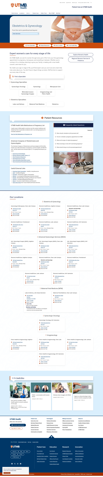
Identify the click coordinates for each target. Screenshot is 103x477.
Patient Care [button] (36, 13)
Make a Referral (62, 2)
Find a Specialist (31, 45)
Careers (14, 454)
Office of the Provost (54, 458)
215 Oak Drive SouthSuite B (73, 343)
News (27, 451)
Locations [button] (21, 13)
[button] (91, 2)
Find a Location (58, 45)
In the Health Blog (72, 45)
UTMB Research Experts (67, 453)
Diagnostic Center (79, 458)
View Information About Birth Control (21, 160)
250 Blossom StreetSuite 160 (17, 209)
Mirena (14, 176)
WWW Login (83, 474)
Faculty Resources (53, 461)
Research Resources (66, 451)
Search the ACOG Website (19, 153)
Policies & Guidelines (66, 461)
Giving (21, 454)
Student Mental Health (54, 464)
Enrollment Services (54, 453)
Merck (14, 181)
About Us (14, 451)
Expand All (90, 130)
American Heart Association (19, 171)
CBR (14, 173)
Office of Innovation (79, 451)
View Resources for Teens (19, 158)
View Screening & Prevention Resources (22, 161)
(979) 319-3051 (72, 347)
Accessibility (77, 474)
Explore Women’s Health (80, 54)
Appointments (68, 2)
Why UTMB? (52, 13)
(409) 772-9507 (72, 229)
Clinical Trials (65, 456)
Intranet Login (89, 474)
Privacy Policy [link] (13, 470)
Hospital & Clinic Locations (42, 456)
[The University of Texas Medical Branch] (20, 6)
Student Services (53, 456)
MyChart (58, 13)
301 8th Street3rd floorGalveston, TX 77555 (31, 297)
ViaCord (15, 179)
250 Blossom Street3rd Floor (73, 211)
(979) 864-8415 (44, 213)
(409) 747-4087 (44, 328)
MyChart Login (74, 2)
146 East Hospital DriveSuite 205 (17, 343)
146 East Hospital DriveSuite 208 (46, 209)
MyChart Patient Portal (41, 458)
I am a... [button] (28, 13)
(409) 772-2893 (30, 300)
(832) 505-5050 (16, 229)
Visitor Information (41, 461)
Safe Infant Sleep (17, 182)
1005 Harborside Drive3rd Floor (73, 225)
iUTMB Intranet (16, 457)
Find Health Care (40, 453)
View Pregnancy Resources (19, 157)
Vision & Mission (78, 461)
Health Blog (20, 378)
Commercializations (79, 456)
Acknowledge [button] (7, 472)
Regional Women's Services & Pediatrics (81, 59)
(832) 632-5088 (16, 213)
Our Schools (52, 451)
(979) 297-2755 (44, 229)
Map (21, 451)
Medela (14, 177)
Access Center (35, 442)
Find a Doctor (15, 13)
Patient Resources (45, 45)
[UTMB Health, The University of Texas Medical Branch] (15, 447)
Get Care (29, 442)
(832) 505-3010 (72, 215)
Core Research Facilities (67, 458)
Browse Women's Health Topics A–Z (21, 155)
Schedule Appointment (18, 425)
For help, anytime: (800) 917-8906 (83, 2)
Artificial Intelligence (79, 453)
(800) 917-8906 (17, 428)
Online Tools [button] (44, 13)
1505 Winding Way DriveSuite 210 (18, 225)
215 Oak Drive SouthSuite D (45, 225)
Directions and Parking (31, 307)
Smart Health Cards (22, 442)
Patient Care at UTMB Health (82, 7)
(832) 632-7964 (44, 347)
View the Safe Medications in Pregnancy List (21, 134)
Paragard (15, 174)
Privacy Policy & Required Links (67, 474)
